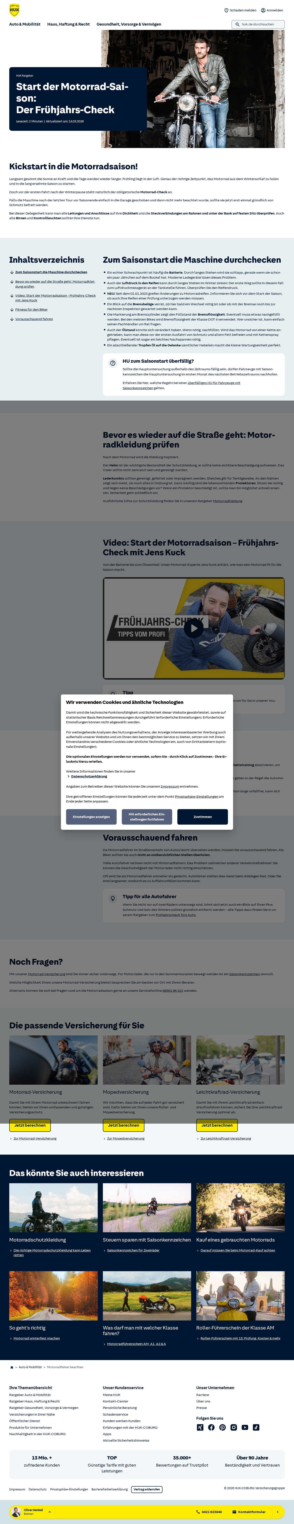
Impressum (170, 786)
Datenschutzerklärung (89, 776)
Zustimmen (203, 817)
